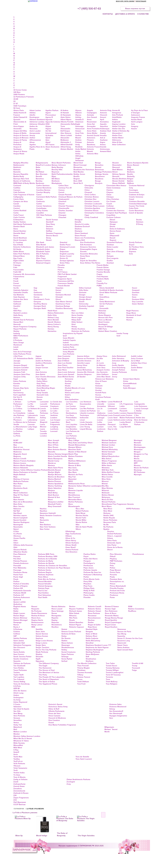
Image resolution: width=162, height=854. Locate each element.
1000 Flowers (19, 94)
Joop (114, 363)
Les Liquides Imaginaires (71, 425)
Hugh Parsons (132, 311)
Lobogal (100, 418)
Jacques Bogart (20, 365)
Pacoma (16, 556)
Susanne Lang (123, 641)
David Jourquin (20, 240)
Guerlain (135, 292)
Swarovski (121, 643)
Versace (16, 718)
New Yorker (44, 529)
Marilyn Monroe (54, 474)
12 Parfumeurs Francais (23, 97)
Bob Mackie (79, 172)
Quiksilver (17, 604)
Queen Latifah (19, 602)
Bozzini (115, 163)
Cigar (87, 215)
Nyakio (106, 529)
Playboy (113, 559)
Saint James (18, 641)
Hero (74, 311)
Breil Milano (117, 170)
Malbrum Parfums (20, 481)
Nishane (106, 513)
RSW (130, 606)
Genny (36, 297)
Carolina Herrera (43, 190)
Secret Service (42, 634)
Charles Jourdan (65, 210)
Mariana (51, 465)
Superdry (121, 636)
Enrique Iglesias (67, 261)
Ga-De (16, 288)
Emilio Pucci (65, 245)
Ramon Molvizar (20, 618)
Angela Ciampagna (92, 111)
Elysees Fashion (43, 261)
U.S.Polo (17, 686)
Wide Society (19, 743)
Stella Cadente (92, 638)
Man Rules (18, 484)
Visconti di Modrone (57, 718)
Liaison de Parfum (88, 411)
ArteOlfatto (117, 117)
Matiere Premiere (75, 456)
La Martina (18, 429)
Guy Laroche (137, 302)
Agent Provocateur (50, 114)
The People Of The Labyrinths (52, 677)
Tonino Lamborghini (114, 672)
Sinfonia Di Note (68, 634)
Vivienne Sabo (115, 704)
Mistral (105, 484)
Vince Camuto (54, 716)
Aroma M (116, 110)
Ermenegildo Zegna (88, 249)
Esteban (110, 245)
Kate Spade (42, 379)
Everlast (110, 263)
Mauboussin (73, 463)
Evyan (131, 245)
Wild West (17, 748)
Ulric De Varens (19, 691)
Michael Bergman (109, 440)
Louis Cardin (113, 413)
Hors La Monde (105, 320)
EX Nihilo (133, 249)
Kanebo (16, 383)
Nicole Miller (81, 520)
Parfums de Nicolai (46, 563)
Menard (71, 493)
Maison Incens (19, 463)
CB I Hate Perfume (44, 215)
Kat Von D (17, 397)
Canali (16, 204)
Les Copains (71, 408)
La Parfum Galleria (17, 432)
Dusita (139, 220)
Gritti (101, 306)
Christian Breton (92, 197)
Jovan (114, 374)
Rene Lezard (57, 609)
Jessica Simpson (84, 374)
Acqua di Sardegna (17, 148)
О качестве (143, 14)
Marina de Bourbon (56, 477)
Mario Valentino (54, 488)
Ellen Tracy (41, 258)
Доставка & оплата (125, 14)
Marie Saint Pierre (55, 468)
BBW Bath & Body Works (24, 183)
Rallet (15, 611)
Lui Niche (124, 424)
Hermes (51, 329)
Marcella (51, 452)
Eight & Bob (18, 261)
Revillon (55, 627)
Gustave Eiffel (138, 299)
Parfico (16, 581)
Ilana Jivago (18, 342)
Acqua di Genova (20, 135)
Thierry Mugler (83, 668)
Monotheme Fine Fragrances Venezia (118, 504)
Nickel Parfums (82, 511)
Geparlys (59, 288)
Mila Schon (106, 459)
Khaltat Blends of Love (75, 388)
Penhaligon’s (89, 563)
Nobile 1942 (108, 515)
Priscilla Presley (117, 588)
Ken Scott (41, 390)
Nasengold (18, 525)
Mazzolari (72, 479)
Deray (48, 238)
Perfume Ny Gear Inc (92, 572)
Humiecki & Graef (133, 315)
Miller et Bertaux (109, 463)
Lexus (82, 406)
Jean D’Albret (63, 361)
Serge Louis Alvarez (44, 641)
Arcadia (103, 135)
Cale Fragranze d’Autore (23, 195)
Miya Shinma (107, 488)
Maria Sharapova (55, 459)
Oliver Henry (70, 540)
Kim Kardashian (72, 399)
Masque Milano (75, 447)
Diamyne (78, 231)
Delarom (49, 229)
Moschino (138, 461)
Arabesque (104, 129)
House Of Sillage (105, 327)
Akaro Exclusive (52, 147)
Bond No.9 (78, 183)
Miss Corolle (107, 477)
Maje (15, 477)
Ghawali (59, 297)
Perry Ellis (88, 581)
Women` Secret (110, 729)
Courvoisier (134, 192)
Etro (108, 254)
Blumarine (78, 167)
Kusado (126, 386)
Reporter (55, 622)
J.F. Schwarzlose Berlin (23, 358)
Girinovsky (83, 304)
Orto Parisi (111, 545)
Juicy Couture (137, 358)
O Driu (16, 531)
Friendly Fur (102, 283)
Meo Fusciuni (74, 497)
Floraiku (61, 265)
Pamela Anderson (20, 563)
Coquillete (110, 215)
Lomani (100, 427)
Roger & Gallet (94, 625)
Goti (101, 295)
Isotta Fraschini (69, 349)
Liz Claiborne (101, 412)
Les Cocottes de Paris (71, 403)
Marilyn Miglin (54, 472)
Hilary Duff (76, 320)
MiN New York (108, 470)
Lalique (31, 429)
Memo (71, 488)
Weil (15, 729)
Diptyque (114, 222)
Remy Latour (36, 625)
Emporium (64, 251)
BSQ (129, 167)
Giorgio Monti (85, 299)
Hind (74, 324)
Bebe (38, 167)
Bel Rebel (40, 172)
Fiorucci (17, 286)
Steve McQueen (92, 654)
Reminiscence (37, 622)
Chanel (61, 204)
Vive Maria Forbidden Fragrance (62, 725)
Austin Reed (136, 119)
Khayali (68, 390)
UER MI (16, 688)
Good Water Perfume (108, 292)
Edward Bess (19, 256)
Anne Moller (92, 133)
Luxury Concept (141, 408)
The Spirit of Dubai (47, 682)
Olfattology (70, 531)
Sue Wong (121, 634)
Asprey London (119, 124)
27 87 (15, 104)
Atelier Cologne (119, 126)
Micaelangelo (74, 506)
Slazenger (65, 645)
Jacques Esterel (20, 370)
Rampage (17, 622)
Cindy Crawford (91, 217)
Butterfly (131, 176)
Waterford (17, 727)
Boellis (76, 176)
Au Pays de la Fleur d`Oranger (139, 111)
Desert (49, 240)
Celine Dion (63, 185)
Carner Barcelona (43, 188)
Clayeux (109, 192)
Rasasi (34, 606)
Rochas (91, 620)
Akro (47, 149)
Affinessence (35, 140)
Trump (134, 666)
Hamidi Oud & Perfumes (23, 320)
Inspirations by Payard (72, 333)
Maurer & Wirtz (74, 465)
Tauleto (16, 672)
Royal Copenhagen (113, 622)
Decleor (49, 226)
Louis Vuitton (113, 420)
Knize (97, 383)
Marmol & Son (54, 497)
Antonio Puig (105, 110)
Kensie (40, 397)
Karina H (17, 390)
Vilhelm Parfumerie (56, 711)
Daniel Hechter (19, 231)
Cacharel (17, 185)
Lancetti (43, 404)
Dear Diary (50, 224)
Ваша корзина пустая (135, 8)
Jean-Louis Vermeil (66, 374)
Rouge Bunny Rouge (114, 618)
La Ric (30, 404)
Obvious (17, 536)
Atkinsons (116, 140)
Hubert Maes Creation (107, 331)
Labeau (31, 413)
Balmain (16, 170)
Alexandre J (65, 142)
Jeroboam (81, 368)
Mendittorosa (74, 495)
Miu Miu (105, 486)
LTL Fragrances (126, 404)
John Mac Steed (103, 377)
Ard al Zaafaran (104, 139)
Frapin (99, 274)
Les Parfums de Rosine (72, 432)
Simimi (64, 629)
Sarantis (17, 661)
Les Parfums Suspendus (71, 437)
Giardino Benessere (64, 308)
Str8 (87, 657)
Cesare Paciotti (65, 195)
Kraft (97, 399)
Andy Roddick (79, 145)
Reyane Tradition (76, 609)
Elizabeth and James (45, 247)
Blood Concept (80, 165)
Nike (77, 525)
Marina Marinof (54, 479)
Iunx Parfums (68, 354)
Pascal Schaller (44, 584)
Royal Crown (110, 625)
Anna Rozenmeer (92, 120)
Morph (136, 456)
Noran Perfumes (110, 520)
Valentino (17, 707)
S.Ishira (16, 631)
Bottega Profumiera (103, 172)
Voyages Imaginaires (118, 716)
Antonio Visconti (103, 114)
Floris (60, 270)
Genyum (37, 302)
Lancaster (44, 402)
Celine (39, 217)
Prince (112, 584)
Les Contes (71, 406)
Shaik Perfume (42, 652)
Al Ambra (64, 110)
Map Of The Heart (20, 495)
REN (33, 627)
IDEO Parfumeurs (20, 336)
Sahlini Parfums (20, 638)
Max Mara (72, 472)
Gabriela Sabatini (20, 290)
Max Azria (72, 468)
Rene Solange (58, 611)
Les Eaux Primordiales (71, 416)
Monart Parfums (108, 502)
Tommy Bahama (112, 668)
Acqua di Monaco (21, 138)
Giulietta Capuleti (86, 306)
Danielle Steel (19, 233)
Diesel (112, 220)
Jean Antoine (41, 372)
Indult (15, 347)
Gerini (58, 292)
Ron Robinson (111, 611)
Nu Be (106, 525)
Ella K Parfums (42, 254)
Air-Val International (50, 132)
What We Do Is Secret (22, 738)
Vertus (16, 723)
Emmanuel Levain (67, 247)
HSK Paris (102, 329)
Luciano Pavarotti (123, 409)
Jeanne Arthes (83, 356)
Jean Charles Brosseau (45, 377)
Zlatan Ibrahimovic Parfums (78, 779)
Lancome (44, 406)
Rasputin (35, 609)
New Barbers (45, 525)
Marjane (51, 490)
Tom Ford (81, 684)
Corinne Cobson (113, 217)
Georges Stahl (40, 308)
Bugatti (130, 170)
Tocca (79, 679)
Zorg (69, 784)
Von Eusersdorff (116, 711)
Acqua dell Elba (20, 131)
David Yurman (52, 220)
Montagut (138, 440)
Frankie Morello (103, 272)
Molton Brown (108, 495)
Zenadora (17, 789)
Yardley (16, 759)
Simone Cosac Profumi (71, 631)
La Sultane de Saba (34, 409)
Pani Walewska (19, 568)
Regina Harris (37, 620)
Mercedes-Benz (75, 499)
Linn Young (85, 427)
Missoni (105, 481)
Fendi (15, 281)
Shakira (39, 654)
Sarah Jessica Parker (22, 657)
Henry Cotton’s (54, 324)
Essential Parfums (114, 242)
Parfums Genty (44, 570)
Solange (64, 657)
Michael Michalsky (110, 449)
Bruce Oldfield (118, 183)
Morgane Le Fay (141, 454)
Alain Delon (65, 117)
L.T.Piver (17, 406)
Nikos (78, 529)
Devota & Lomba (82, 224)
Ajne (47, 140)
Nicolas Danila (82, 515)
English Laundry (67, 254)
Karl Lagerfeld (19, 395)
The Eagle (43, 666)
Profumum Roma (117, 593)
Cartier (39, 204)
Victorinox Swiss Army (58, 707)
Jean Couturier (64, 356)
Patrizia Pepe (43, 588)
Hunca (129, 320)
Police (112, 568)
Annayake (91, 126)
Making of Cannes (21, 479)
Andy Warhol (80, 149)
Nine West (107, 511)
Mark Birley (53, 493)
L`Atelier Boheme (138, 412)
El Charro (17, 263)
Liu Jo (100, 408)
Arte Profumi (117, 115)
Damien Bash (19, 226)
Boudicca (99, 179)
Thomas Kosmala (84, 672)
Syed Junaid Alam (125, 650)
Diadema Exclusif (82, 226)
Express (132, 251)
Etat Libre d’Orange (115, 251)
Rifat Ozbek (74, 613)
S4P (15, 636)
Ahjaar (48, 126)
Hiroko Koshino (78, 329)
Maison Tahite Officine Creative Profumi (30, 470)
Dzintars (139, 222)
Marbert (16, 497)
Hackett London (20, 313)
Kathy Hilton (42, 381)
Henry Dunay (53, 327)
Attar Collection (119, 144)
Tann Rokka (18, 668)
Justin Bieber (136, 368)
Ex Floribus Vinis (136, 247)
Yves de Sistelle (82, 757)
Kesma (68, 383)
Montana (137, 445)
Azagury (134, 126)
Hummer (129, 317)
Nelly (42, 518)
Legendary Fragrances (55, 423)
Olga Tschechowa (73, 534)
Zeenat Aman (19, 786)
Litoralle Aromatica (101, 405)
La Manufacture (20, 427)
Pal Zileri (17, 559)
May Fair (72, 477)
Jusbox (134, 365)
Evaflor (110, 261)
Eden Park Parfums (21, 254)
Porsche (113, 575)
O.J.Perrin (17, 534)
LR (121, 402)
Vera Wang (17, 713)
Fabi (15, 267)
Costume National (136, 185)
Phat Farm (88, 586)
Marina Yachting (55, 486)
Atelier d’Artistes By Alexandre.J (120, 132)
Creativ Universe (136, 197)
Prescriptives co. (117, 581)
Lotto (110, 411)
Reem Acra (35, 618)
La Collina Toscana (17, 409)
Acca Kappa (18, 126)
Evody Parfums (135, 242)
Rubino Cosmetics (136, 609)
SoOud (64, 661)
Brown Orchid (118, 181)
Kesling (68, 381)
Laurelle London (43, 434)
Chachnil (62, 201)
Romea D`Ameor (112, 606)
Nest (42, 522)
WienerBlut (18, 745)
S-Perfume (17, 629)
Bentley (39, 181)
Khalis (67, 386)
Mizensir (105, 490)
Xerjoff (16, 752)
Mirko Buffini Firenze (111, 472)
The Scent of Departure (49, 679)
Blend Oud (78, 163)
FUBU (99, 286)
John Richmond (119, 356)
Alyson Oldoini (78, 111)
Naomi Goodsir (19, 520)
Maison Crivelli (19, 459)
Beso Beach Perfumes (61, 163)
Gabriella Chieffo (20, 292)
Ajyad (47, 142)
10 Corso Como (20, 90)
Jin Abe (99, 358)
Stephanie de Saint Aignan (97, 647)
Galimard (17, 302)
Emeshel (63, 242)
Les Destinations (71, 412)
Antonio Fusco (93, 147)
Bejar (38, 170)
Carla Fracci (18, 215)
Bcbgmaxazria (42, 163)
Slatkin (64, 641)
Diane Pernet (80, 236)
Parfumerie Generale (22, 591)
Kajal (15, 379)
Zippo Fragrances (21, 798)
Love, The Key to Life (112, 428)
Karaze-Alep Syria (21, 388)
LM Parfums (102, 415)
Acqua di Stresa (20, 151)
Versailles (17, 720)
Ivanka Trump (122, 333)
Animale (90, 115)
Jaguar (38, 356)
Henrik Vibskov (54, 322)
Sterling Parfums (93, 652)
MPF (136, 463)
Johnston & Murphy (120, 361)
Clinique (110, 197)
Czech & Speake (136, 213)
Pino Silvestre (116, 554)
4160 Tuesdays (19, 106)
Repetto (55, 618)
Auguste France (138, 117)
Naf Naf (16, 511)
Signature (40, 661)
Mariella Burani (54, 470)
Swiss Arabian (123, 647)
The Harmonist (45, 668)
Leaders (53, 418)
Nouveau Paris (109, 522)
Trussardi (136, 668)
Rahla (15, 609)
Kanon (16, 386)
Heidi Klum (52, 311)
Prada (112, 577)
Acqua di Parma (20, 140)
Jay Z (37, 370)
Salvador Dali (19, 643)
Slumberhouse (67, 647)
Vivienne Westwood (117, 707)
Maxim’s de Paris (75, 474)
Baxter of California (21, 181)
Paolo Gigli (18, 577)
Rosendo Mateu (112, 616)
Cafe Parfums (19, 192)
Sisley (64, 636)
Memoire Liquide (75, 490)
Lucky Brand (125, 422)
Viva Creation (54, 720)
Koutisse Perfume (103, 397)
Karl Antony (18, 393)
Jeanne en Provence (86, 358)
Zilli (15, 795)
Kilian (67, 397)
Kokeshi (99, 386)
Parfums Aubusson (21, 597)
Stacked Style (91, 629)
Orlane (110, 538)
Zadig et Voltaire (20, 779)
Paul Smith (42, 597)
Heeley (16, 331)
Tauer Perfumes (20, 670)
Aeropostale (34, 133)
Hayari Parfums (19, 329)
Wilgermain (109, 727)
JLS (98, 361)
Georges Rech (40, 306)
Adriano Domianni (37, 119)
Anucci (103, 117)
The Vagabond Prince (48, 684)
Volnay (112, 709)
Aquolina (104, 126)
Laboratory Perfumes (32, 421)
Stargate (89, 631)
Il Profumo (17, 340)
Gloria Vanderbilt (106, 288)
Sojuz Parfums (67, 654)
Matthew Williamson (77, 461)
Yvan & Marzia (19, 777)
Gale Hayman (19, 297)
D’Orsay (139, 224)
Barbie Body (18, 176)
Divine (112, 226)
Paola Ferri (18, 575)
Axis (133, 124)
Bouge (98, 181)
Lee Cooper (55, 420)
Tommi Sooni (111, 666)
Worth (107, 732)
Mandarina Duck (20, 488)
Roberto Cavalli (94, 606)
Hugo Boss (131, 313)
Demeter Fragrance (54, 233)
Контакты (108, 14)
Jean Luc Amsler (65, 363)
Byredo (145, 163)
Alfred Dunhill (66, 144)
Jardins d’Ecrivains (43, 363)
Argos (102, 142)
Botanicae (99, 170)
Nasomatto (18, 527)
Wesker (16, 734)
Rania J (16, 627)
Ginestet (82, 292)
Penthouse (88, 565)
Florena (61, 267)
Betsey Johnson (59, 165)
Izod (118, 336)
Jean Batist (40, 374)
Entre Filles (65, 263)
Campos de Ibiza (20, 201)
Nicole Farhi (81, 518)
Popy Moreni (115, 570)
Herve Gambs (77, 315)
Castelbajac (41, 208)
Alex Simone (65, 133)
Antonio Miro (92, 154)
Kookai (98, 390)
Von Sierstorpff (115, 713)
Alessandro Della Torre (67, 125)
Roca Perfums (94, 613)
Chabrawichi (63, 199)
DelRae (49, 231)
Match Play (73, 454)
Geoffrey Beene (40, 304)
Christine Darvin (91, 210)
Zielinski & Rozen (20, 793)
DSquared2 (114, 236)
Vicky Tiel (17, 725)
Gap (35, 288)
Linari (82, 420)
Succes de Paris (124, 631)
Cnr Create (111, 201)
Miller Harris (107, 465)
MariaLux (52, 463)
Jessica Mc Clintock (85, 372)
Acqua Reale (18, 154)
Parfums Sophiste (45, 575)
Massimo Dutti (74, 449)
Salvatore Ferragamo (22, 645)
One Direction (71, 552)
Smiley (64, 650)
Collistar (110, 206)
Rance (16, 625)
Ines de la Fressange (22, 352)
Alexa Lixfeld (66, 135)
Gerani (58, 290)
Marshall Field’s (55, 504)
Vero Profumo (19, 716)
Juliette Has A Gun (139, 363)
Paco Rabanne (19, 554)
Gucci (134, 288)
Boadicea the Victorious (84, 170)
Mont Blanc (107, 506)
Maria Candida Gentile (57, 456)
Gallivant (17, 304)
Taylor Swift (18, 675)
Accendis (17, 129)
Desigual (78, 220)
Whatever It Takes (21, 741)
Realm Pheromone (39, 613)
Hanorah (17, 324)
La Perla (16, 436)
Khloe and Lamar (72, 393)
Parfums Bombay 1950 (47, 556)
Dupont (113, 240)
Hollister (102, 313)
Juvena (134, 370)
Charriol (61, 213)
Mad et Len (18, 447)
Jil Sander (81, 377)
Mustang (137, 470)
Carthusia (40, 201)
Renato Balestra (58, 606)
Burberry (131, 172)
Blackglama (57, 183)
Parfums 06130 (19, 593)
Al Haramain (65, 115)
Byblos (130, 181)
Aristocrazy (105, 149)
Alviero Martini (66, 149)
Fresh (99, 281)
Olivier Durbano (72, 543)
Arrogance (116, 113)
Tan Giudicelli (19, 666)
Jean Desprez (63, 358)
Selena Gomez (42, 636)
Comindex (110, 208)
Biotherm (55, 181)
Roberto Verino (94, 609)
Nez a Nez (80, 509)
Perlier (86, 577)
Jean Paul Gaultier (65, 368)
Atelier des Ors (118, 129)
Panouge (17, 570)
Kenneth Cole (42, 395)
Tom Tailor (110, 663)
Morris (136, 459)
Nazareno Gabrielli (48, 513)
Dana (15, 229)
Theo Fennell (83, 666)
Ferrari (16, 283)
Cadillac (16, 188)
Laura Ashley (43, 416)
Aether (32, 138)
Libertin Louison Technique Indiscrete (87, 415)
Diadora (78, 229)
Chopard (88, 192)
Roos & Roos (110, 613)
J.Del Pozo (18, 356)
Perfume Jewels (90, 570)
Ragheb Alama (19, 606)
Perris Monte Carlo (91, 579)
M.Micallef (17, 443)
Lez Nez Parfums (87, 408)
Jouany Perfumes (119, 372)
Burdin (130, 174)
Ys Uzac (16, 775)
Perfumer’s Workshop (93, 575)
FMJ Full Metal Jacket (67, 274)
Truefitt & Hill (137, 663)
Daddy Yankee (19, 222)
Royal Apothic (111, 620)
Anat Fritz (79, 133)
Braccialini (117, 165)
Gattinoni (38, 292)
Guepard (135, 290)
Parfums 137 (18, 595)
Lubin (122, 406)
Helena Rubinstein (56, 313)
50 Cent (16, 108)
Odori (15, 543)
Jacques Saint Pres (21, 374)
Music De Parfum (141, 468)
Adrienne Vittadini (37, 124)
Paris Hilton (43, 577)
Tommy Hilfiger (112, 670)
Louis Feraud (113, 415)
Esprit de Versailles (88, 261)
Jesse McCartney (84, 370)
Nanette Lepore (20, 515)
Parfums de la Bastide (47, 559)
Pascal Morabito (45, 581)
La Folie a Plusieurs (17, 419)
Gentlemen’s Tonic (42, 299)
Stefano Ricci (91, 636)
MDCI (70, 481)
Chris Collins (90, 195)
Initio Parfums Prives (22, 354)
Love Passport (112, 423)
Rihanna (72, 616)
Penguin (87, 561)
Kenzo (39, 399)
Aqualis (103, 124)
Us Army (17, 700)
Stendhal (89, 643)
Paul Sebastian (44, 595)
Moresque (138, 449)
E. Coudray (18, 242)
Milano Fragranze (109, 461)
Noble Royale (109, 518)
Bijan (54, 176)
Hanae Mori (18, 322)
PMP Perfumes (116, 561)
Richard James (75, 611)
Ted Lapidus (18, 677)
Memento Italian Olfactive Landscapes (85, 486)
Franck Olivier (103, 267)
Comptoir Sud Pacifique (116, 213)
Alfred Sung (65, 147)
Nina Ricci (107, 509)
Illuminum (17, 345)
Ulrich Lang (18, 693)
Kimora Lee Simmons (104, 379)
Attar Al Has (117, 142)
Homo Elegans (104, 315)
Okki (15, 547)
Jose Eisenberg (118, 368)
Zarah (15, 782)
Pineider (87, 597)
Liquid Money (86, 429)
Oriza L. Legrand (114, 536)
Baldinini (17, 167)
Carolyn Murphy (43, 192)
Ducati (112, 238)
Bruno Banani (133, 165)
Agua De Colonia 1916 (52, 123)
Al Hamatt (64, 113)
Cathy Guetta (42, 210)
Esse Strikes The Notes (90, 263)
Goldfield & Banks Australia (111, 290)
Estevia (110, 249)
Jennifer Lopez (83, 363)
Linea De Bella (86, 424)
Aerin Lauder (35, 131)
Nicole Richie (81, 522)
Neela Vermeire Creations (50, 515)
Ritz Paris (73, 618)
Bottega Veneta (101, 174)
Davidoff (49, 222)
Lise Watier (102, 402)
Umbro (16, 695)
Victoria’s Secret (55, 704)
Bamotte (17, 172)
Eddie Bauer (18, 251)
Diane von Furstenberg (85, 238)
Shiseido (39, 657)
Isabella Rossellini (71, 345)
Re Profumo (36, 611)
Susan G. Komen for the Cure (130, 638)
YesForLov (18, 761)
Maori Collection (20, 493)
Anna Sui (91, 124)
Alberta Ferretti (66, 122)
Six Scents (65, 638)
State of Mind (91, 634)
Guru (134, 297)
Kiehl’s (68, 395)
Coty (131, 188)
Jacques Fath (19, 372)
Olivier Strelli (70, 545)
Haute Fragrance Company (24, 327)
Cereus (61, 190)
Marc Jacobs (18, 506)
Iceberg (16, 333)
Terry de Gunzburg (21, 684)
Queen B (17, 600)
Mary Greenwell (54, 506)
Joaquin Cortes (103, 370)
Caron (39, 195)
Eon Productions (87, 242)
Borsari (98, 167)
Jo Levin (100, 363)
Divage (113, 224)
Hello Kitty (52, 315)
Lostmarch (112, 408)
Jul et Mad (135, 361)
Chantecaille (63, 208)
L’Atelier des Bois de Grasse (140, 419)
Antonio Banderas (91, 143)
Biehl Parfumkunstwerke (62, 174)
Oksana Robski (20, 550)
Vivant (51, 723)
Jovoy (114, 377)
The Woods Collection (86, 663)
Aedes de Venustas (33, 127)
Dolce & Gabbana (117, 229)
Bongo (98, 163)
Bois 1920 (78, 181)
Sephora (39, 638)
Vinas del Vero (54, 713)
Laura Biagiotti (43, 421)
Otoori (110, 550)
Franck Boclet (64, 286)
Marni (50, 499)
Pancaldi (17, 565)
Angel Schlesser (79, 159)
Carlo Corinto (19, 217)
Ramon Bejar (18, 616)
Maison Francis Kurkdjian (24, 461)
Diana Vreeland (81, 233)
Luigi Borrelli (125, 427)
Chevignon (89, 185)
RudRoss (132, 611)
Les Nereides (71, 429)
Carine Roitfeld (19, 210)
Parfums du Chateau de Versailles (52, 565)
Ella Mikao (40, 256)
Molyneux (106, 497)
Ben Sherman (41, 174)
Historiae (102, 311)
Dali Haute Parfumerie (22, 224)
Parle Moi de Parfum (46, 579)
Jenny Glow (82, 365)
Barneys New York (21, 179)
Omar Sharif (70, 547)
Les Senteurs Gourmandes (85, 403)
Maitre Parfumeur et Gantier (25, 472)
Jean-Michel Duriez (66, 377)
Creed (131, 199)
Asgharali (116, 122)
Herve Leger (77, 317)
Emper (62, 249)
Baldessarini (18, 165)
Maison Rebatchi (20, 468)
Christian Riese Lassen (95, 206)
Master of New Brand (77, 452)
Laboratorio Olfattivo (33, 416)
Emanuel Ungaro (43, 263)
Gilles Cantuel (85, 288)
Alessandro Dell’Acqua (65, 130)
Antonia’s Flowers (91, 139)
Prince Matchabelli (118, 586)
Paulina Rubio (90, 554)
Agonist (48, 119)
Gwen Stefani (138, 304)
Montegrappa (139, 447)
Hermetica (52, 331)
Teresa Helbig (19, 682)
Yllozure (16, 766)
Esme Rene (85, 256)
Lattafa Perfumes (44, 412)
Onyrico (110, 531)
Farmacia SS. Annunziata (24, 274)
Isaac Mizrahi (68, 338)
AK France (49, 144)
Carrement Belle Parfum (46, 197)
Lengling (54, 427)
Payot (86, 556)
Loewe (100, 420)
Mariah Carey (53, 461)
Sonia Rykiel (66, 659)
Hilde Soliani (77, 322)
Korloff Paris (100, 393)
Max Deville (73, 470)
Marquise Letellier (55, 502)
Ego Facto (17, 258)
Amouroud (79, 129)
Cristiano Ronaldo (137, 201)
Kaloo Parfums (19, 381)
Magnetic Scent (20, 454)
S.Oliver (16, 634)
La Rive (31, 406)
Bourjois (98, 183)
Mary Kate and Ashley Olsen (80, 443)
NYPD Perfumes (133, 509)
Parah (15, 579)
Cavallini (40, 213)
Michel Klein (107, 454)
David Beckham (20, 238)
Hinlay (74, 327)
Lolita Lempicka (101, 423)
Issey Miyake (68, 352)
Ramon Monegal (20, 620)
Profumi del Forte (117, 591)
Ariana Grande (103, 145)
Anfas (77, 151)
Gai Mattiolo (18, 295)
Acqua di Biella (19, 133)
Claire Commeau (113, 188)
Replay (54, 620)
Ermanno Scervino (88, 247)
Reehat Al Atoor (38, 616)
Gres (101, 299)
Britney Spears (118, 174)
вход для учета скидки (125, 1)
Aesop (32, 135)
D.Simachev (18, 220)
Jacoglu (16, 361)
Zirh (15, 800)
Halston (16, 317)
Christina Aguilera (92, 208)
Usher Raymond (20, 702)
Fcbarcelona (18, 276)
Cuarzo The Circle (136, 206)
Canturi (16, 208)
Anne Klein (91, 131)
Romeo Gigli (110, 609)
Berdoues (40, 183)
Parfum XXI (18, 588)
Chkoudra (89, 188)
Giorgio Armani (85, 297)
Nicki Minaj (80, 513)
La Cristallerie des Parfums (19, 414)
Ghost (58, 299)
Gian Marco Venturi (64, 302)
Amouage (79, 126)
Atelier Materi (118, 138)
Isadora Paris (68, 347)
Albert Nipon (65, 119)
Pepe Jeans (89, 568)
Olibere (68, 536)
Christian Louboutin (93, 204)
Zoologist (71, 782)
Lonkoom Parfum (101, 430)
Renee (54, 613)
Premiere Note (116, 579)
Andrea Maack (78, 136)
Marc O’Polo (53, 445)
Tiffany (80, 675)
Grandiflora (104, 297)
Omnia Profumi (71, 550)
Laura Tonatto (43, 430)
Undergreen (18, 697)
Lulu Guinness (140, 406)
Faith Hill (17, 272)
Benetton (40, 179)
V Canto (16, 704)
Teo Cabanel (18, 679)
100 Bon (17, 92)
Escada (83, 251)
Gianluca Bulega (63, 306)
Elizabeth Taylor (43, 251)
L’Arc (136, 415)
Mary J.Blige (73, 440)
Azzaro (134, 129)
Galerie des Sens (20, 299)
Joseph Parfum (118, 370)
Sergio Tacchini (42, 647)
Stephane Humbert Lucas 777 (98, 645)
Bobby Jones (79, 174)
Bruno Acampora (134, 163)
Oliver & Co (70, 538)
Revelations (57, 625)
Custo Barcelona (136, 210)
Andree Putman (78, 141)
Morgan (137, 452)
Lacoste (31, 424)
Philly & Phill (89, 591)
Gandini (16, 306)
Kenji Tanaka (42, 393)
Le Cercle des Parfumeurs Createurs (56, 404)
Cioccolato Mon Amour (116, 185)
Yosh (15, 770)
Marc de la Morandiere (23, 502)
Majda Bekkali (19, 474)
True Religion (111, 684)
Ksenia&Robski (130, 383)
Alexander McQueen (64, 139)
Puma (112, 597)
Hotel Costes (103, 322)
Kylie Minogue (129, 388)
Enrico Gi (64, 258)
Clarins (109, 190)
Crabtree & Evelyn (136, 195)
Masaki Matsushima (76, 445)
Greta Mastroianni (107, 302)
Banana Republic (20, 174)
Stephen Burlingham (94, 650)
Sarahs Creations (20, 659)
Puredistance (138, 554)
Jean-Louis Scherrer (66, 372)
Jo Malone (100, 365)
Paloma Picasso (20, 561)
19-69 (15, 99)
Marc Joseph (53, 440)
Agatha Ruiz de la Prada (37, 148)
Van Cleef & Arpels (21, 709)
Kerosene (69, 379)
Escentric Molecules (89, 254)
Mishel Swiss (107, 474)
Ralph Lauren (19, 613)
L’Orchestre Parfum (139, 423)
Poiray (112, 563)
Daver (15, 236)
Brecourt (116, 167)
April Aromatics (104, 120)
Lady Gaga (32, 427)
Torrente (109, 677)
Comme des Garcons (115, 210)
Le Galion (54, 408)
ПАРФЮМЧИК (19, 809)
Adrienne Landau (36, 122)
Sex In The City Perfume (46, 650)
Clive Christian (112, 199)
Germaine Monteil (63, 295)
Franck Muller (102, 265)
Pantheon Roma (20, 572)
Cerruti (61, 192)
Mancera (17, 486)
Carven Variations (44, 206)
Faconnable (18, 270)
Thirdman (81, 670)
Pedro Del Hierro (91, 559)
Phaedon (87, 584)
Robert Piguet (75, 625)
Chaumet (62, 217)
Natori (16, 529)
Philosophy (88, 593)
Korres (98, 395)
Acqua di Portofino (17, 143)
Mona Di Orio (107, 499)
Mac (15, 445)
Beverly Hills (57, 170)
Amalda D (79, 119)
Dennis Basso (52, 236)
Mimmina (105, 468)
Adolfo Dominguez (34, 116)
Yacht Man (17, 757)
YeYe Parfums (19, 763)
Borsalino (99, 165)
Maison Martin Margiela (23, 465)
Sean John (40, 631)
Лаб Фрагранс (19, 802)
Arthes (115, 119)
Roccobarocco (94, 618)
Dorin (112, 233)
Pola (112, 565)
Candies (17, 206)
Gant (15, 308)
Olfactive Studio (20, 552)
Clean (108, 195)
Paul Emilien (43, 593)
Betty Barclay (57, 167)
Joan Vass (100, 368)
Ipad (65, 336)
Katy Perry (41, 383)
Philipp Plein (89, 588)
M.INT (15, 440)
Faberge (17, 265)
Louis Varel (112, 418)
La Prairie (32, 402)
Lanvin (43, 408)
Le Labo (53, 411)
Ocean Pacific (19, 538)
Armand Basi (105, 151)
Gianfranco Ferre (63, 304)
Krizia (125, 381)
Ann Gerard (92, 117)
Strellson (89, 661)
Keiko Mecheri (43, 386)
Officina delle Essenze (23, 545)
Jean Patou (62, 365)
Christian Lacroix (92, 201)
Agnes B (49, 117)
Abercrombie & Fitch (19, 123)
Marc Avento (18, 499)
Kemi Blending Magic (46, 388)
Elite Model (41, 245)
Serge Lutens (41, 643)
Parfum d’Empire (20, 586)
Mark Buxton (53, 495)
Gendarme (38, 295)
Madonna (17, 452)
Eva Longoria (112, 258)
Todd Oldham (83, 682)
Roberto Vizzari (94, 611)
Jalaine (38, 358)
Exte (131, 254)
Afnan (32, 142)
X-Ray (15, 750)
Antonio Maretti (90, 150)
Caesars (16, 190)
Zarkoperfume (19, 784)
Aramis (103, 133)
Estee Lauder (112, 247)
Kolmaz (98, 388)
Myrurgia (137, 474)
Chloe (87, 190)
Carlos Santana (42, 185)
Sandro (16, 650)
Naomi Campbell (20, 518)
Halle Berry (18, 315)
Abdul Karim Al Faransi (19, 114)
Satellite (39, 629)
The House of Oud (47, 670)
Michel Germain (108, 452)
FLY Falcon (62, 272)
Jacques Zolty (19, 377)
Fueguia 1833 (130, 265)
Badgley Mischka (20, 163)
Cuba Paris (133, 208)
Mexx (70, 504)
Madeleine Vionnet (21, 449)
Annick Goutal (93, 135)
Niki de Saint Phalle (84, 527)
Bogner (77, 179)
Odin (15, 540)
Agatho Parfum (51, 110)
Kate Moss (18, 399)
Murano (137, 465)
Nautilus (43, 511)
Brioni (115, 172)
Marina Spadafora (55, 484)
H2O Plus (17, 311)
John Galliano (102, 374)
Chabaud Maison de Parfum (70, 197)
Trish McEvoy (111, 682)
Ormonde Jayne (114, 543)
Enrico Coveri (66, 256)
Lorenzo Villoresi (111, 405)
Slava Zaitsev (67, 643)
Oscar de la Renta (115, 547)
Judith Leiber (136, 356)
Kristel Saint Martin (131, 379)
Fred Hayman (102, 276)
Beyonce (55, 172)
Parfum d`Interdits (21, 584)
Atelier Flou (117, 135)
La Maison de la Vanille (20, 423)
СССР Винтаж (19, 804)
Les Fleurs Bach (70, 421)
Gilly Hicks (83, 290)
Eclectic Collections (22, 247)
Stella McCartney (93, 641)
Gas (35, 290)
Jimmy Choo (101, 356)
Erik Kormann (86, 245)
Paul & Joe (42, 591)
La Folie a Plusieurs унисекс (25, 813)
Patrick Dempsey (45, 586)
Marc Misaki (53, 443)
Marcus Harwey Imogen (58, 454)
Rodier (91, 622)
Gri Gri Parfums (106, 304)
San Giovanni (19, 647)
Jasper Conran (41, 368)
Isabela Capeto (69, 340)
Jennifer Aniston (84, 361)
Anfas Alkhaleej (79, 155)
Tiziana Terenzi (83, 677)
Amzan (78, 131)
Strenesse (121, 629)
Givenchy (83, 308)
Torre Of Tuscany (113, 675)
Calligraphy (18, 197)
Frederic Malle (103, 279)
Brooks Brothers (119, 179)
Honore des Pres (105, 317)
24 (14, 101)
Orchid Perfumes (114, 534)
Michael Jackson (109, 443)
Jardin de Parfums (43, 361)
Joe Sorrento (102, 372)
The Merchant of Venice (49, 672)
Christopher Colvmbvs (94, 213)
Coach (109, 204)
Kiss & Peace (101, 381)
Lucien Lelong (126, 420)
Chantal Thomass (66, 206)
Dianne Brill (80, 240)
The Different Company (49, 663)
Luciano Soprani (127, 413)
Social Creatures (68, 652)
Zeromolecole (19, 791)
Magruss (17, 456)
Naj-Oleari (17, 513)
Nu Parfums (108, 527)
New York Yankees (48, 527)
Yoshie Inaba (19, 773)
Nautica (43, 509)
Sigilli (38, 659)
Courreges (133, 190)
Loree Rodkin (113, 402)
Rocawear (92, 616)
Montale (137, 443)
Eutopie (110, 256)
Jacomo (16, 363)
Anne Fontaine (93, 129)
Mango (16, 490)
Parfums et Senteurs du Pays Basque (54, 568)
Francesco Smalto (65, 283)
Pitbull (112, 556)
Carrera (39, 199)
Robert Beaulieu (76, 622)
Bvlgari (130, 179)
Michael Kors (107, 447)
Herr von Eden (78, 313)
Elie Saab (40, 242)
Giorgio (82, 295)
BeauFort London (43, 165)
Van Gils (17, 711)
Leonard (53, 431)
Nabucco (17, 509)
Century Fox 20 (65, 188)
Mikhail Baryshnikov (110, 456)
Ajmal (47, 138)
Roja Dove (92, 627)
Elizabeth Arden (43, 249)
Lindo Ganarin (86, 422)
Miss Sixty (106, 479)
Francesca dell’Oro (66, 281)
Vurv (111, 718)
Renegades (56, 616)
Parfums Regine (45, 572)
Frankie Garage (103, 270)
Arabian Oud (105, 131)
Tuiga (134, 670)
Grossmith (103, 308)
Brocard (115, 176)
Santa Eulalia (19, 652)
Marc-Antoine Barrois (57, 449)
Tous (108, 679)
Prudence (114, 595)
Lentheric (54, 429)
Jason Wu (39, 365)
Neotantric (44, 520)
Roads (72, 620)
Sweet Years (122, 645)
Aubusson (135, 115)
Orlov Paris (112, 540)
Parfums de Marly (45, 561)
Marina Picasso (54, 481)
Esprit (82, 258)
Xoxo (15, 754)
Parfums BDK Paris (46, 554)
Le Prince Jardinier (54, 414)
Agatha (32, 144)
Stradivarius (91, 659)
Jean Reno (62, 370)
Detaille (78, 222)
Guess (135, 295)
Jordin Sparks (118, 365)
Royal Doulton (111, 627)
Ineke (15, 349)
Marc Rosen (53, 447)
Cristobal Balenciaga (138, 204)
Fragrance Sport (65, 279)
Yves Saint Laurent (84, 759)
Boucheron (100, 176)
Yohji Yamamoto (20, 768)
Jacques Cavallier (21, 368)
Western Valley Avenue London (26, 736)
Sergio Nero (41, 645)
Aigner (48, 129)
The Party (43, 675)
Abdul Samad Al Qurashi (20, 118)
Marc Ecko (17, 504)
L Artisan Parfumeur (17, 403)
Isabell (66, 342)
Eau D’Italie (18, 245)
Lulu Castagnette (139, 403)
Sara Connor (18, 654)
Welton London (20, 732)
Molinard (105, 493)
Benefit (39, 176)
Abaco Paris (18, 110)
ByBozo (130, 183)
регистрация (141, 1)
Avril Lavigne (136, 122)
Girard (81, 302)
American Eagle (79, 123)
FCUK (15, 279)
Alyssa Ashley (78, 116)
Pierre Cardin (89, 595)
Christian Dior (90, 199)
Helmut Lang (53, 317)
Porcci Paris (115, 572)
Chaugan (62, 215)
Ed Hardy (17, 249)
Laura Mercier (43, 425)
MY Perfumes (139, 472)
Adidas (32, 113)
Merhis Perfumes (75, 502)
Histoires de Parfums (80, 331)
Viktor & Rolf (53, 709)
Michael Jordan (108, 445)
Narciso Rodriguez (21, 522)
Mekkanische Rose (76, 484)
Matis (70, 459)
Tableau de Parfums (22, 663)
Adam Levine (35, 110)
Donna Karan (115, 231)
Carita (15, 213)
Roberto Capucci (76, 627)
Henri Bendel (53, 320)
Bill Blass (56, 179)
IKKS (15, 338)
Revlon (72, 606)
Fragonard (62, 276)
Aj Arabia (49, 135)
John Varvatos (118, 358)
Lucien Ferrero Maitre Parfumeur (127, 416)
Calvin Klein (18, 199)
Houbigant (102, 324)
